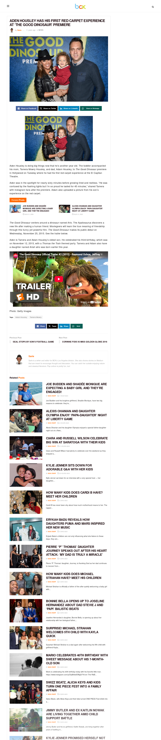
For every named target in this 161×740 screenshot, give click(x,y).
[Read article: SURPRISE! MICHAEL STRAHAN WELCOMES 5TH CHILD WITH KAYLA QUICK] (26, 638)
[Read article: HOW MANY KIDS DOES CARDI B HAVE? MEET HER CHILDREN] (26, 502)
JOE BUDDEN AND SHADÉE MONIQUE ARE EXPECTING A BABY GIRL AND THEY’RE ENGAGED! (76, 388)
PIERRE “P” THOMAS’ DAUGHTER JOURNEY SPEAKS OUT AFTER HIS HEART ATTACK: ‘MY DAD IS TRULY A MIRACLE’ (76, 551)
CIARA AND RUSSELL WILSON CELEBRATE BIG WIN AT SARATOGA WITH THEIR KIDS (77, 440)
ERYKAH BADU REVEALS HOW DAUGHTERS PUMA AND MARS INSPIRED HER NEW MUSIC (75, 523)
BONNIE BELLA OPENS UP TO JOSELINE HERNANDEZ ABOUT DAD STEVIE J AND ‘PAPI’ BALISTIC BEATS (75, 605)
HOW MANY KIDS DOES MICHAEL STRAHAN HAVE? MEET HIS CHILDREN (73, 576)
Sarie (19, 30)
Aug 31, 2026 (28, 214)
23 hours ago (64, 473)
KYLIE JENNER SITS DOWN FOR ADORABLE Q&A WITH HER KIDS (69, 467)
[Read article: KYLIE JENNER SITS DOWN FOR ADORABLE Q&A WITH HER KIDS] (26, 475)
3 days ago (63, 531)
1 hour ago (63, 396)
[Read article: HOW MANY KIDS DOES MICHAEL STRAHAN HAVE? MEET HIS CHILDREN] (26, 583)
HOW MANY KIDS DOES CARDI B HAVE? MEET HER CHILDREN (74, 494)
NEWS (40, 30)
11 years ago (30, 30)
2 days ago (63, 500)
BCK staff (52, 396)
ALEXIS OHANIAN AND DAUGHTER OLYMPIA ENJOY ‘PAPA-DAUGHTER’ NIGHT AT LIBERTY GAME (76, 415)
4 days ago (63, 582)
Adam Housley (21, 317)
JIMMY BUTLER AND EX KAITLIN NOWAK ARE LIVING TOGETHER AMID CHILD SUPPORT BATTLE (75, 713)
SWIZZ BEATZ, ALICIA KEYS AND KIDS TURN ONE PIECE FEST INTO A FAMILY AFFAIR (73, 686)
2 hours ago (64, 423)
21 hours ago (64, 446)
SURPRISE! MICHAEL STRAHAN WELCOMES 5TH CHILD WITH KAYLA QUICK (72, 632)
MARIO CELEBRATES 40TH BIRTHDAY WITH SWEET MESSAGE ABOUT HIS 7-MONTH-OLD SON (77, 659)
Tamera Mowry (36, 317)
